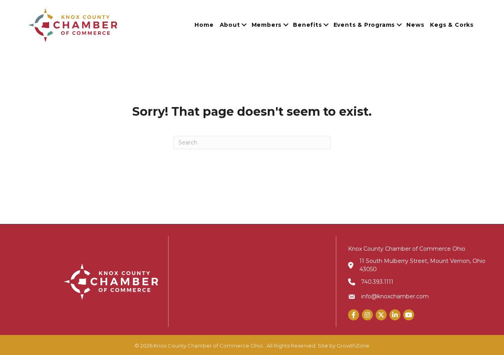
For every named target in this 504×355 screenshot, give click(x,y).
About (230, 24)
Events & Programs (364, 24)
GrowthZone (353, 345)
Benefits (307, 24)
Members (267, 24)
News (415, 24)
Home (204, 24)
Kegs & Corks (452, 24)
